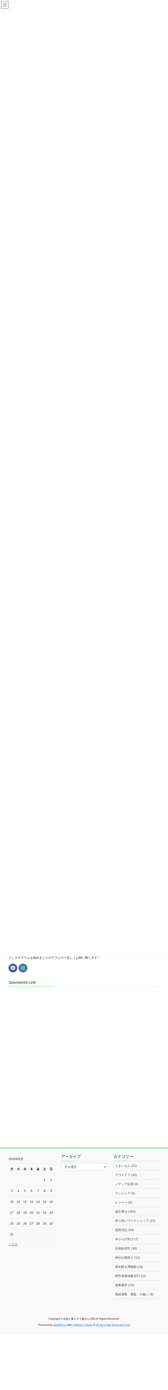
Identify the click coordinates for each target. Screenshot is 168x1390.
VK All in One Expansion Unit (113, 1325)
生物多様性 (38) (126, 1248)
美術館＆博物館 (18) (129, 1266)
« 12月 (13, 1244)
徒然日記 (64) (124, 1230)
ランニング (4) (125, 1193)
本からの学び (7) (126, 1239)
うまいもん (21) (126, 1165)
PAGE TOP (160, 1344)
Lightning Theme (82, 1325)
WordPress (59, 1325)
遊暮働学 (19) (124, 1285)
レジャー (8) (123, 1202)
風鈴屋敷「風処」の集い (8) (134, 1294)
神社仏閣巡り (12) (127, 1257)
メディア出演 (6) (126, 1184)
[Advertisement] (41, 1067)
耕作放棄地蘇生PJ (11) (130, 1276)
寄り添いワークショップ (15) (135, 1220)
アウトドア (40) (126, 1175)
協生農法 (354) (125, 1211)
